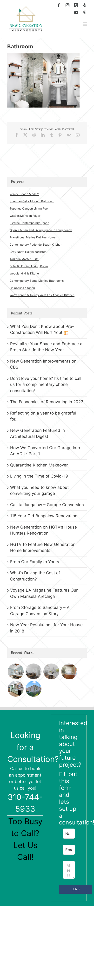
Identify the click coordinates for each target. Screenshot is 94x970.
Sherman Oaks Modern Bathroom (32, 201)
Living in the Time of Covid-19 (39, 476)
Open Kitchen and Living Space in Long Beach (41, 230)
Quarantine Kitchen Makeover (39, 465)
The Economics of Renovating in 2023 (46, 401)
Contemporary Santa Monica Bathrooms (37, 280)
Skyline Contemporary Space (29, 223)
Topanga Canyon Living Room (30, 208)
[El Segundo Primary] (15, 671)
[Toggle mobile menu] (85, 24)
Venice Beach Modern (24, 194)
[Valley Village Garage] (33, 688)
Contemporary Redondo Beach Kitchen (36, 244)
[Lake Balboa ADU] (51, 671)
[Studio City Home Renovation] (15, 688)
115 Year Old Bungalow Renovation (43, 515)
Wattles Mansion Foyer (25, 215)
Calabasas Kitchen (22, 288)
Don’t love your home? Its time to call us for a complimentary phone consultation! (45, 384)
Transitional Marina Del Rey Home (32, 237)
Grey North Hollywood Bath (28, 252)
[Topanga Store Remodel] (69, 671)
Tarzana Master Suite (24, 259)
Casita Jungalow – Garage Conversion (47, 504)
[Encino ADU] (33, 671)
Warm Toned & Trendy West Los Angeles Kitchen (42, 295)
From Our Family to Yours (34, 561)
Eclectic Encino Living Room (29, 266)
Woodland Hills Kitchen (25, 273)
